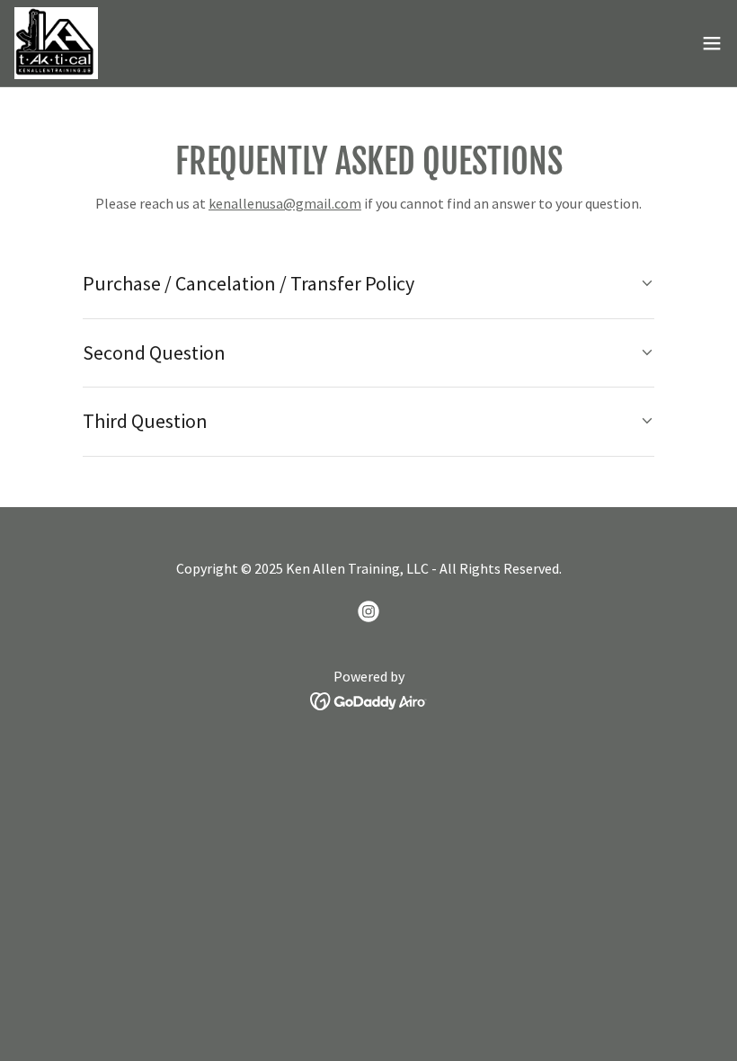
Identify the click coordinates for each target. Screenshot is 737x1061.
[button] (712, 43)
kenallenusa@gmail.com (285, 203)
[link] (56, 43)
